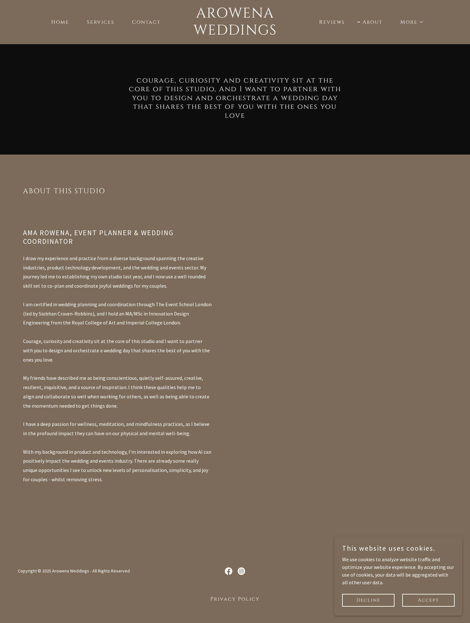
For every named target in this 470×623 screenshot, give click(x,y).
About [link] (372, 22)
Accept (428, 600)
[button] (409, 22)
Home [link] (60, 22)
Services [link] (100, 22)
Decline (368, 600)
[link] (235, 32)
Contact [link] (146, 22)
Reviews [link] (332, 22)
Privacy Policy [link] (235, 599)
